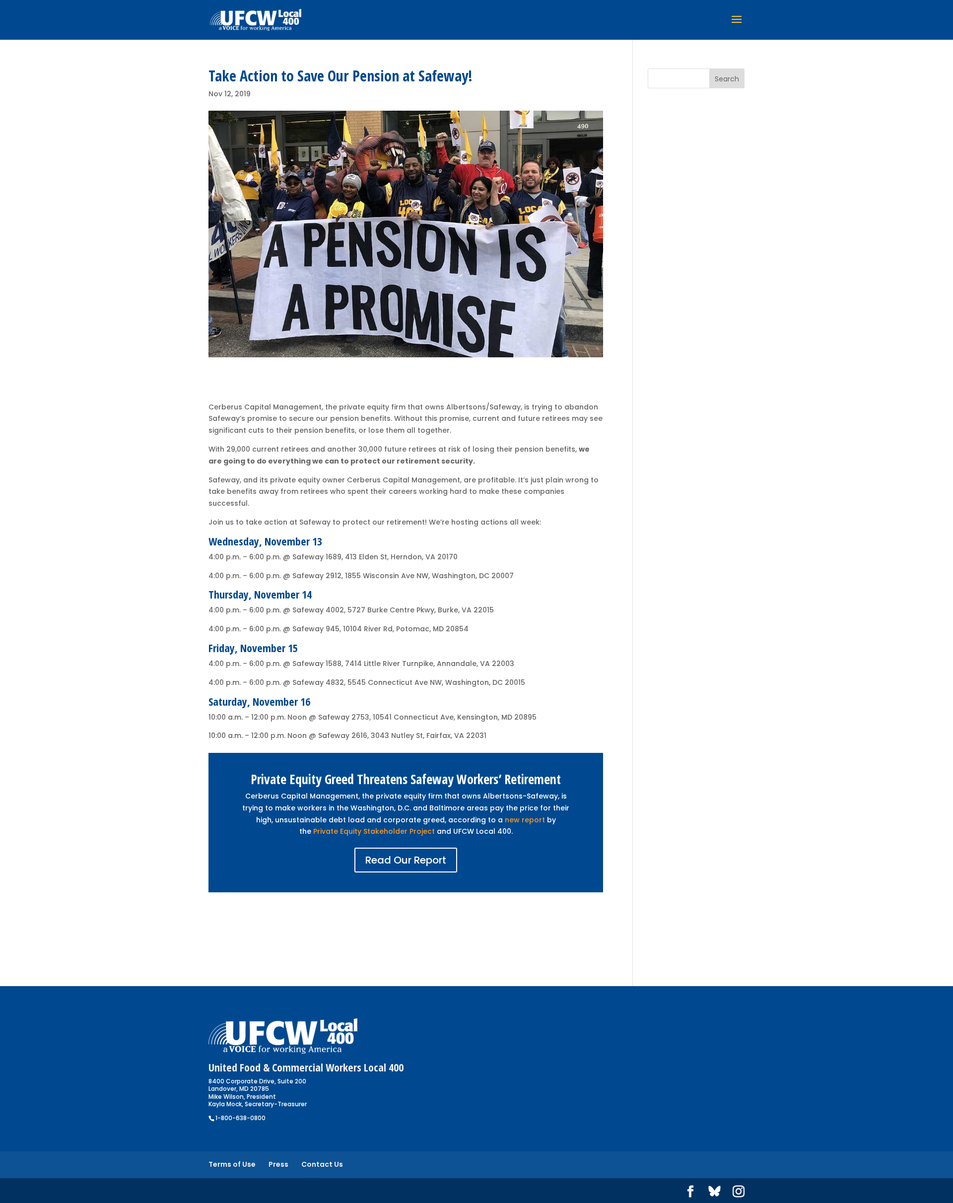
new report (525, 820)
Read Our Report (405, 860)
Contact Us (322, 1164)
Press (278, 1164)
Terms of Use (232, 1164)
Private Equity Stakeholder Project (374, 831)
